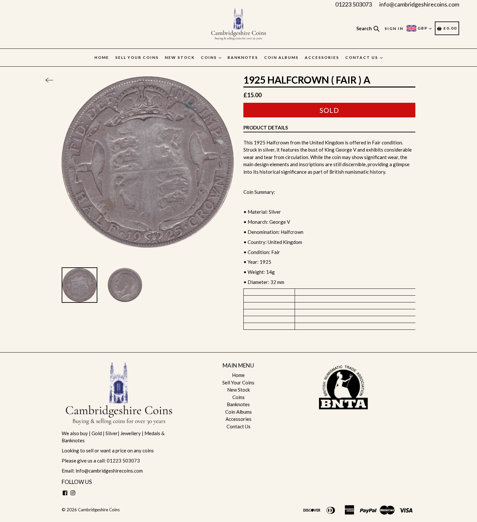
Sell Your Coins (137, 57)
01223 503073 (353, 4)
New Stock (180, 57)
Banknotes (242, 57)
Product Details (265, 127)
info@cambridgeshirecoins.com (419, 4)
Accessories (322, 57)
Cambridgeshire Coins (99, 509)
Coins (209, 57)
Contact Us (362, 57)
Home (101, 57)
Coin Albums (281, 57)
